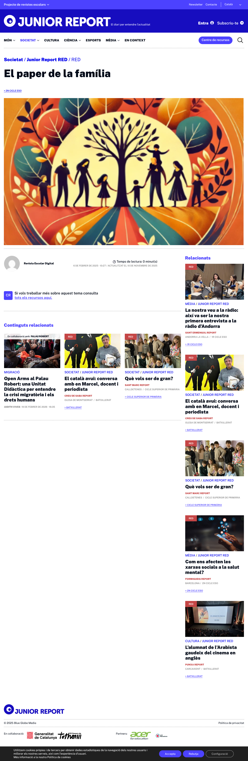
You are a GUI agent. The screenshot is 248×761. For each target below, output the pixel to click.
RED (76, 59)
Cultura (192, 641)
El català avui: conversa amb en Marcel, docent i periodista (91, 384)
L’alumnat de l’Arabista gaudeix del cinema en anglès (211, 653)
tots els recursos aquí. (33, 298)
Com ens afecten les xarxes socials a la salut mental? (212, 567)
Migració (12, 372)
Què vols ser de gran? (149, 378)
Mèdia (190, 304)
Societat (13, 59)
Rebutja (193, 753)
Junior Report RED (47, 59)
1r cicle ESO (194, 344)
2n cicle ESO (14, 90)
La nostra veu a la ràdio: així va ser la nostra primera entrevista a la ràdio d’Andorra (211, 318)
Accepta (170, 753)
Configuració (220, 753)
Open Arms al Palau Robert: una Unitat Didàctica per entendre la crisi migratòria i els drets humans (30, 389)
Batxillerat (74, 407)
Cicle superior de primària (144, 396)
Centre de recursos (215, 40)
